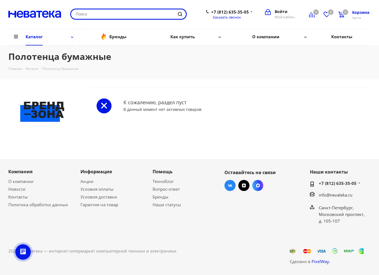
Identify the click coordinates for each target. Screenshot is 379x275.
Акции (87, 181)
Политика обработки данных (38, 204)
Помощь (163, 172)
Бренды (160, 197)
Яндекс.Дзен (243, 185)
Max (257, 185)
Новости (17, 189)
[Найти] (180, 14)
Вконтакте (230, 185)
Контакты (18, 197)
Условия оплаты (96, 189)
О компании (21, 181)
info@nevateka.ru (335, 195)
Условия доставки (98, 197)
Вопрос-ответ (166, 189)
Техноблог (163, 181)
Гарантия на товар (99, 204)
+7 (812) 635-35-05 (230, 11)
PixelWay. (321, 261)
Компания (20, 172)
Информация (96, 172)
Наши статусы (167, 204)
